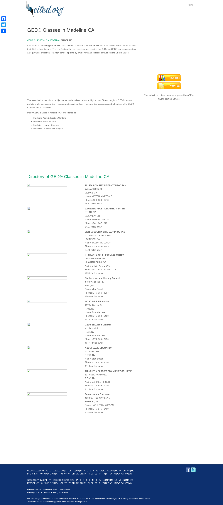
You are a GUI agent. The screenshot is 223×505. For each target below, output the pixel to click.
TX (104, 473)
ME (116, 470)
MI (120, 470)
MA (108, 470)
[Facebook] (4, 19)
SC (92, 473)
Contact (30, 489)
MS (132, 470)
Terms (54, 489)
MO (128, 470)
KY (101, 470)
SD (96, 473)
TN (100, 473)
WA (118, 473)
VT (115, 473)
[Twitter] (4, 25)
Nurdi (40, 492)
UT (107, 473)
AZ (54, 470)
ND (45, 473)
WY (130, 473)
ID (87, 470)
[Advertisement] (82, 76)
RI (89, 473)
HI (81, 470)
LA (104, 470)
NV (65, 473)
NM (61, 473)
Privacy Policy (64, 489)
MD (112, 470)
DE (70, 470)
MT (37, 473)
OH (73, 473)
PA (85, 473)
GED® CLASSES (35, 40)
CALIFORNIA (52, 40)
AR (50, 470)
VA (111, 473)
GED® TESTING (34, 480)
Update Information (43, 489)
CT (66, 470)
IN (93, 470)
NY (69, 473)
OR (81, 473)
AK (43, 470)
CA (58, 470)
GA (77, 470)
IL (90, 470)
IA (84, 470)
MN (124, 470)
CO (62, 470)
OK (77, 473)
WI (122, 473)
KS (97, 470)
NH (53, 473)
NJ (57, 473)
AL (47, 470)
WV (126, 473)
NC (41, 473)
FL (74, 470)
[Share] (4, 31)
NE (49, 473)
